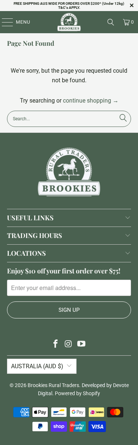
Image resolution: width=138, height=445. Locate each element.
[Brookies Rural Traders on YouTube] (81, 344)
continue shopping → (90, 100)
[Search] (111, 22)
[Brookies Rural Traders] (69, 22)
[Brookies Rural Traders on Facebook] (55, 344)
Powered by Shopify (77, 393)
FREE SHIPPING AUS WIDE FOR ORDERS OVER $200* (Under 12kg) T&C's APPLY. (69, 5)
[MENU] (4, 22)
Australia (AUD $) (37, 366)
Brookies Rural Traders (53, 385)
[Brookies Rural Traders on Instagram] (68, 344)
